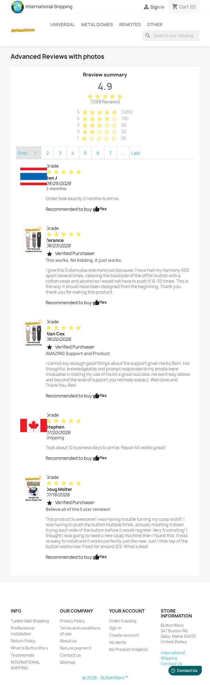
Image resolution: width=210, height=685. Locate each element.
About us (68, 640)
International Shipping (48, 7)
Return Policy (23, 640)
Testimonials (22, 655)
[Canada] (33, 425)
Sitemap (67, 662)
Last (135, 153)
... (123, 153)
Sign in (115, 628)
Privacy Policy (72, 620)
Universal (62, 25)
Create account (124, 635)
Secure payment (75, 648)
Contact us (70, 655)
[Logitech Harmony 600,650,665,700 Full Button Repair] (33, 239)
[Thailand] (33, 176)
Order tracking (122, 620)
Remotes (130, 25)
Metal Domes (97, 25)
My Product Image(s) (128, 649)
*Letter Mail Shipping (30, 620)
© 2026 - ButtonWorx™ (105, 678)
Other (154, 25)
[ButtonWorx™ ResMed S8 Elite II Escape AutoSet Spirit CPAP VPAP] (33, 488)
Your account (127, 611)
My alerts (117, 642)
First (22, 153)
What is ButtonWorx (29, 648)
